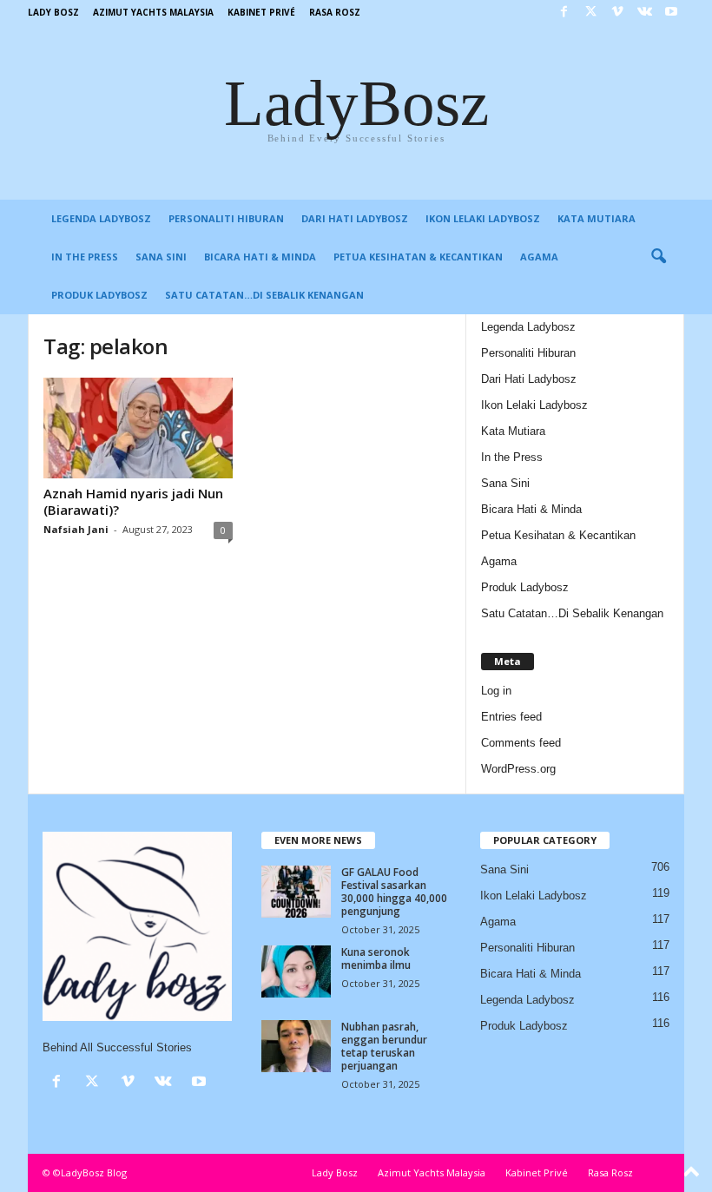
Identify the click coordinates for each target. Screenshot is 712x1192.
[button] (658, 257)
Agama (539, 256)
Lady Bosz (53, 12)
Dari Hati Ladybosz (354, 218)
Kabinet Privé (261, 12)
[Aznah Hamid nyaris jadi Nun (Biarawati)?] (138, 428)
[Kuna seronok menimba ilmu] (296, 971)
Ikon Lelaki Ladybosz (482, 218)
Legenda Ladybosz (101, 218)
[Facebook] (563, 12)
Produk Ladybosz (99, 294)
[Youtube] (671, 12)
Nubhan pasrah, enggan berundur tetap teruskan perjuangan (384, 1046)
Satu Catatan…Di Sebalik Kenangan (264, 294)
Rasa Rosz (334, 12)
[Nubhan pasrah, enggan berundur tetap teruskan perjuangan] (296, 1046)
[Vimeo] (617, 12)
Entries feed (511, 716)
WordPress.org (518, 768)
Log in (496, 690)
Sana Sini (161, 256)
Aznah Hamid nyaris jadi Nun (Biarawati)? (133, 501)
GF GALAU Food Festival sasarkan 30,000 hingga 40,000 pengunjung (394, 892)
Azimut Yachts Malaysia (153, 12)
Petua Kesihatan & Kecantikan (418, 256)
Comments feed (521, 742)
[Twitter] (590, 12)
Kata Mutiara (596, 218)
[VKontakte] (644, 12)
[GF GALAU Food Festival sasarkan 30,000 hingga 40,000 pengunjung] (296, 892)
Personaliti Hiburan (226, 218)
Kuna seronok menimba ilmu (376, 958)
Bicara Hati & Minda (260, 256)
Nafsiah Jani (76, 529)
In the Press (84, 256)
